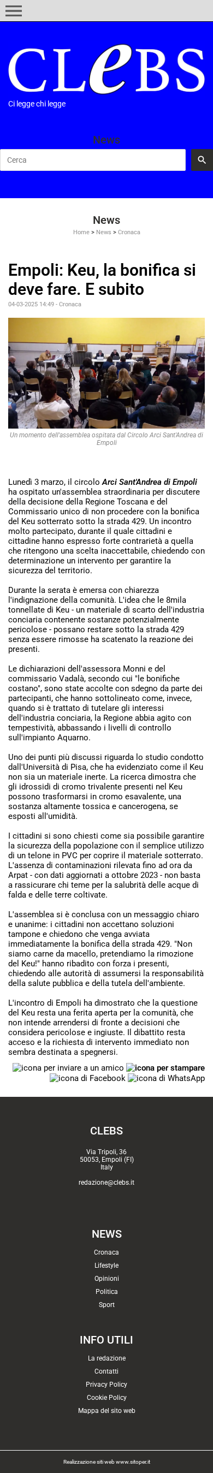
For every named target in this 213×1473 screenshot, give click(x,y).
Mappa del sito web (106, 1411)
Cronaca (129, 232)
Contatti (106, 1371)
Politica (107, 1292)
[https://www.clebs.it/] (106, 69)
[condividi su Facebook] (88, 1078)
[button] (14, 11)
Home (81, 232)
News (103, 232)
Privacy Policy (106, 1384)
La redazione (107, 1358)
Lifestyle (106, 1265)
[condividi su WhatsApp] (166, 1078)
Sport (107, 1305)
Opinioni (106, 1278)
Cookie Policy (107, 1397)
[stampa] (165, 1067)
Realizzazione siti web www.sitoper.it (106, 1462)
